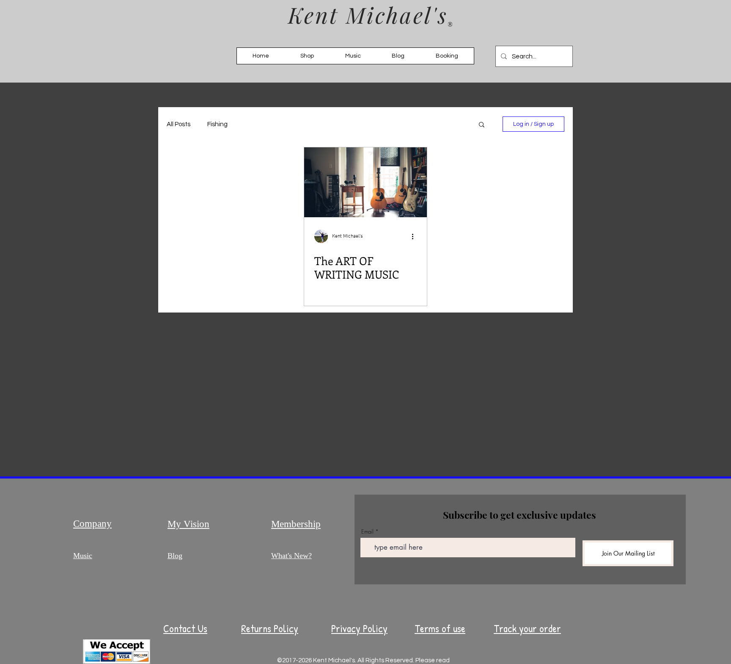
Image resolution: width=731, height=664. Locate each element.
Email (367, 531)
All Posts (178, 124)
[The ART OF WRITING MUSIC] (365, 182)
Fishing (217, 124)
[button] (482, 125)
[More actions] (415, 236)
